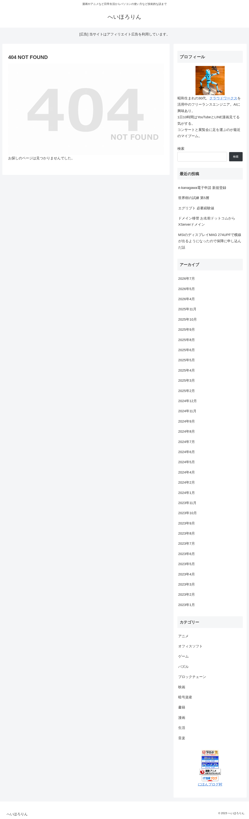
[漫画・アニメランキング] (210, 771)
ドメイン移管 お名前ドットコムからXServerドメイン (206, 221)
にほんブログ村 (210, 784)
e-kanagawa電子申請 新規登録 (202, 188)
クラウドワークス (223, 98)
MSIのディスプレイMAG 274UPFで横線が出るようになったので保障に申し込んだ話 (209, 241)
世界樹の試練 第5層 (193, 198)
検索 (180, 149)
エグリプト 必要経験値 (196, 208)
